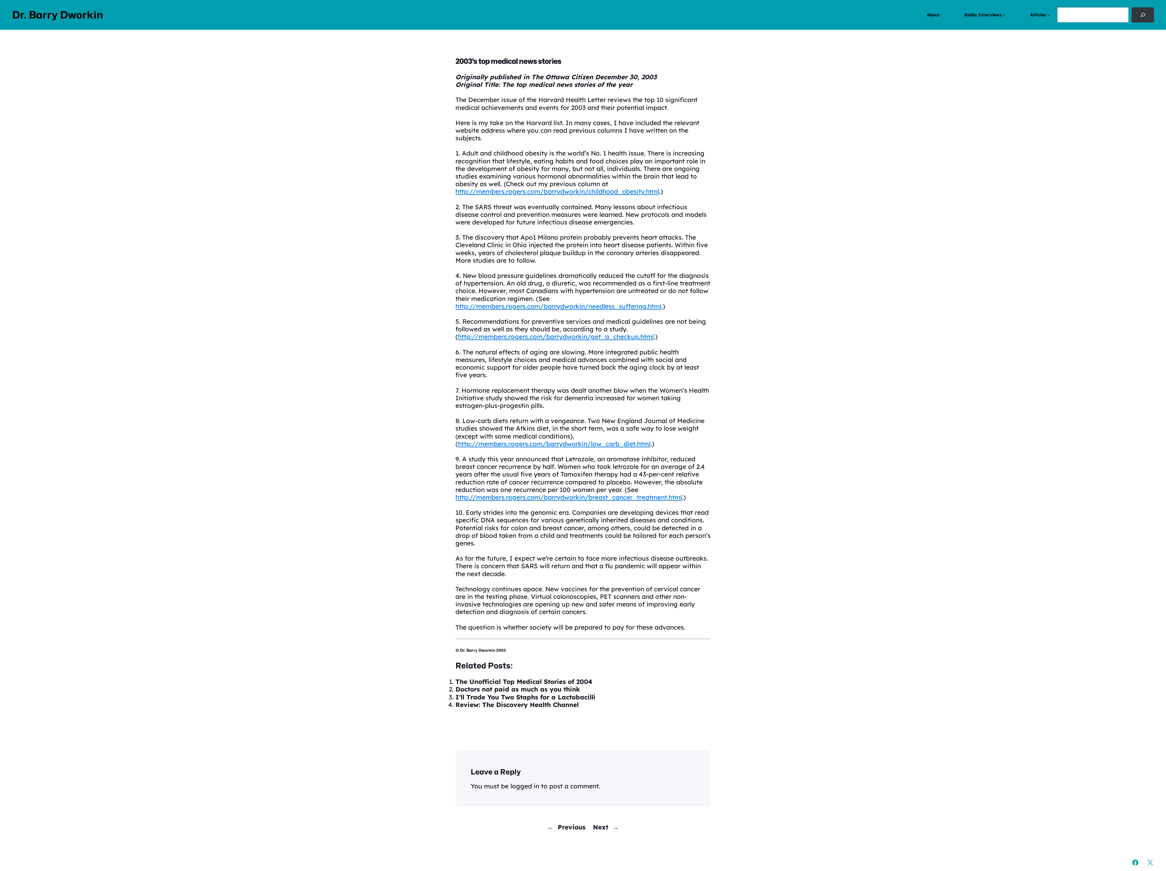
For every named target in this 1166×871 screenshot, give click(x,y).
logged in (524, 786)
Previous (571, 827)
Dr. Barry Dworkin (57, 15)
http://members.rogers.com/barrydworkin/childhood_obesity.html (557, 191)
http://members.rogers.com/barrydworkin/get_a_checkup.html (556, 336)
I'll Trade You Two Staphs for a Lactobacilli (525, 697)
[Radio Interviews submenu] (1004, 15)
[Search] (1143, 14)
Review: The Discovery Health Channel (517, 705)
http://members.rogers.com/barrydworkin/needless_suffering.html (558, 306)
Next (600, 827)
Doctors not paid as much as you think (517, 689)
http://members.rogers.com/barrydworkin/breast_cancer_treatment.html (568, 497)
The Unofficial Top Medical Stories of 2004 (523, 681)
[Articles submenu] (1048, 15)
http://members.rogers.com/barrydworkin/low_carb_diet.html (554, 444)
